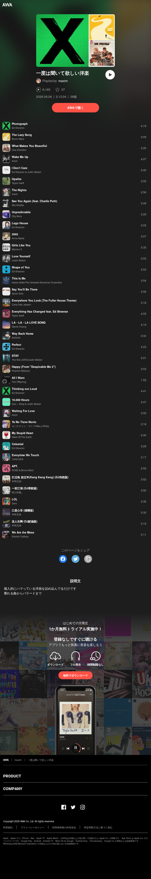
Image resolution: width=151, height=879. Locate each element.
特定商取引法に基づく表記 (98, 827)
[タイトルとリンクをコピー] (88, 559)
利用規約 (8, 827)
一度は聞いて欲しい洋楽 (40, 759)
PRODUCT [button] (12, 776)
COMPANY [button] (12, 788)
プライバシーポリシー (32, 827)
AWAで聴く (75, 107)
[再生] (110, 74)
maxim (63, 80)
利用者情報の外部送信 (64, 827)
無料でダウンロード (75, 675)
